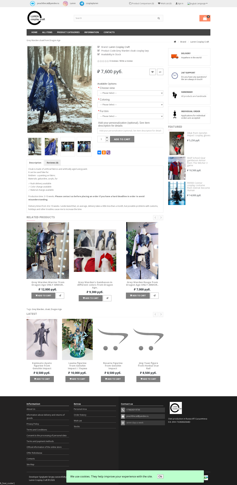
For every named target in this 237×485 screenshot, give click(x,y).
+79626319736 (133, 409)
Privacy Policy (33, 424)
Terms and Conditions (37, 429)
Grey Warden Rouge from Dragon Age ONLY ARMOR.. (142, 283)
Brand (183, 41)
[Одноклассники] (104, 152)
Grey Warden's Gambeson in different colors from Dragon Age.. (95, 285)
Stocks (77, 426)
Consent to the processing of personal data (46, 435)
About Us (31, 409)
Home (34, 32)
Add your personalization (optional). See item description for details (124, 124)
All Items (47, 32)
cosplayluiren (92, 3)
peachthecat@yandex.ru (48, 3)
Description (35, 162)
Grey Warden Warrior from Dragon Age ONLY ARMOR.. (47, 283)
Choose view (107, 88)
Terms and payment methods (40, 441)
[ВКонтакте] (99, 152)
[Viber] (108, 152)
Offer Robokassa (34, 453)
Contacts (109, 32)
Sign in (180, 3)
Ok (160, 476)
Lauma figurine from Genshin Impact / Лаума (77, 365)
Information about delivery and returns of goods (46, 416)
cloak (47, 309)
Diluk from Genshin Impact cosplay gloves (198, 134)
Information (91, 32)
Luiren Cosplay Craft (199, 41)
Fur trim (104, 111)
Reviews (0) (52, 162)
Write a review (126, 61)
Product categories (68, 32)
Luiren (72, 3)
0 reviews (113, 61)
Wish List (78, 420)
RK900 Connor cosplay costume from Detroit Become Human (198, 186)
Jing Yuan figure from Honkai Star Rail (148, 365)
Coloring (105, 99)
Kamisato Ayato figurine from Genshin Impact (42, 365)
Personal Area (80, 409)
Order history (80, 415)
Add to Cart (122, 139)
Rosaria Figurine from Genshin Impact (113, 365)
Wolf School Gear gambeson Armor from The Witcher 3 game (197, 161)
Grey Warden (38, 309)
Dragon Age (56, 309)
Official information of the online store (44, 447)
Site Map (30, 464)
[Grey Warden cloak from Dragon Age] (34, 146)
